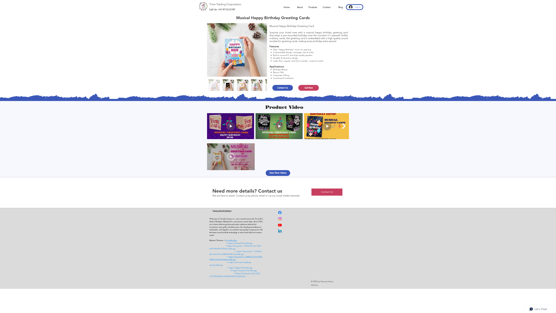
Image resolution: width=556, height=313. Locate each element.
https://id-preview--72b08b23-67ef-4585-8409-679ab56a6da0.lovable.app (236, 258)
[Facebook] (280, 212)
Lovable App (231, 240)
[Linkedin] (280, 231)
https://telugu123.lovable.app (240, 268)
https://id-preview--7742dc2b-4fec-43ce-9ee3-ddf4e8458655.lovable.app (235, 253)
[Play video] (231, 156)
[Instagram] (280, 219)
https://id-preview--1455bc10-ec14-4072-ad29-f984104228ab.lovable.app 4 (236, 248)
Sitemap (314, 285)
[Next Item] (262, 50)
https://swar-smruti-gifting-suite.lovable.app (230, 264)
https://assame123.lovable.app (240, 243)
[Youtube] (280, 225)
